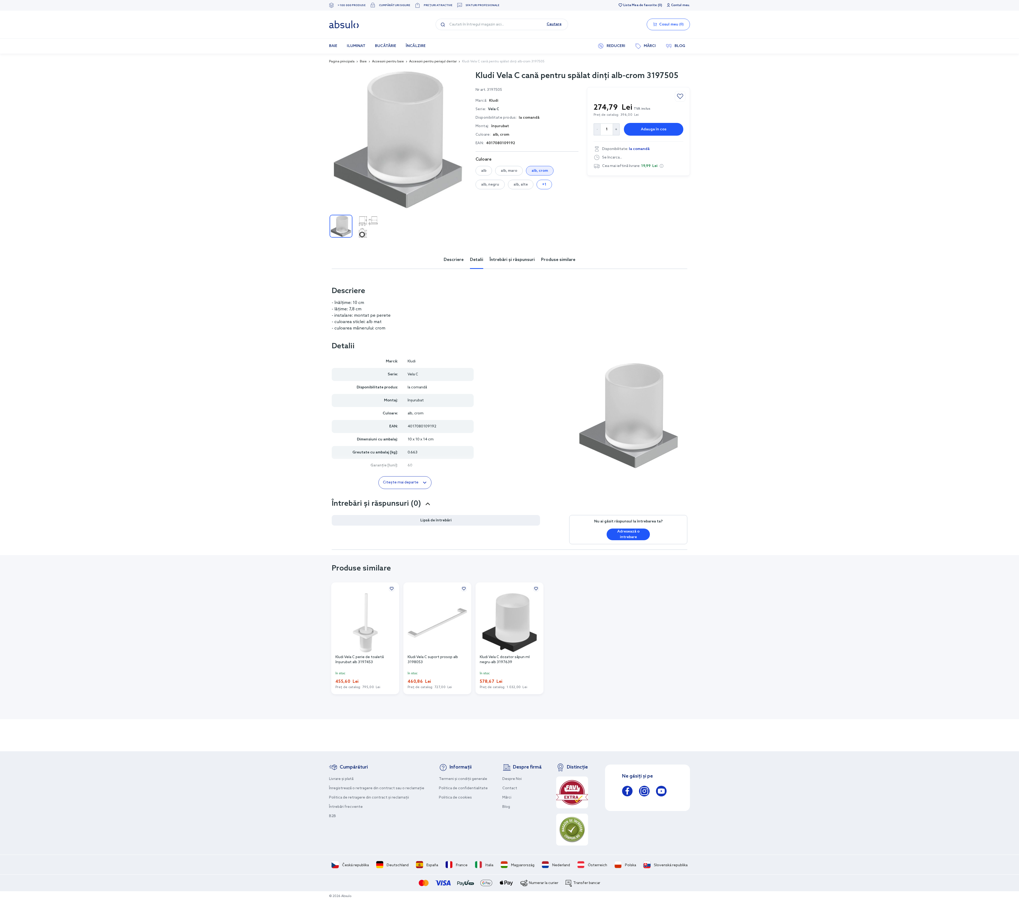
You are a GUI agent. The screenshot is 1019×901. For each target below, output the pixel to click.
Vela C (493, 109)
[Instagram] (644, 792)
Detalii (476, 259)
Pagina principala (342, 61)
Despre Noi (512, 779)
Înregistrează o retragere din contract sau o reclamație (376, 788)
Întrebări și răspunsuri (512, 259)
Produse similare (558, 259)
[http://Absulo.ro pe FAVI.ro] (572, 792)
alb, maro (509, 171)
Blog (506, 807)
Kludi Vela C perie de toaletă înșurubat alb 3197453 (359, 659)
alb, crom (540, 171)
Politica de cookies (455, 797)
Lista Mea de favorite (640, 5)
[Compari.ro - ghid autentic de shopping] (572, 830)
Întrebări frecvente (346, 807)
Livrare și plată (341, 779)
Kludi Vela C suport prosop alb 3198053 (433, 659)
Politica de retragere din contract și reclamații (369, 797)
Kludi (412, 361)
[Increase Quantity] (616, 129)
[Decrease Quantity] (597, 129)
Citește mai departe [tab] (400, 482)
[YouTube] (661, 792)
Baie (363, 61)
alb (483, 171)
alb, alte (520, 184)
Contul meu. (680, 5)
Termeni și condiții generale (463, 779)
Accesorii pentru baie (388, 61)
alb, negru (490, 184)
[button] (661, 166)
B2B (332, 816)
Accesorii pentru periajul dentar (433, 61)
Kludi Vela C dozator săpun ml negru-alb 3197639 (505, 659)
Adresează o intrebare (628, 534)
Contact (509, 788)
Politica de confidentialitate (463, 788)
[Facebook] (627, 792)
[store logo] (344, 24)
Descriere (454, 259)
